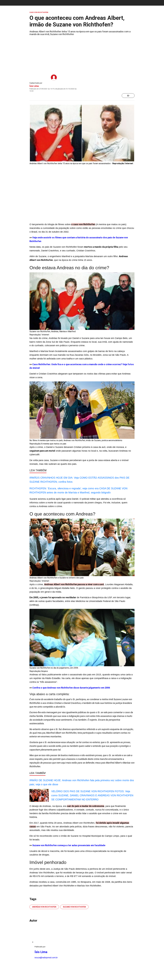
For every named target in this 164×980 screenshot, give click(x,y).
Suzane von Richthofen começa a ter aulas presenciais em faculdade (68, 845)
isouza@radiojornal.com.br (46, 957)
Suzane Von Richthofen (74, 907)
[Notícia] (128, 95)
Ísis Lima (34, 86)
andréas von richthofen (44, 907)
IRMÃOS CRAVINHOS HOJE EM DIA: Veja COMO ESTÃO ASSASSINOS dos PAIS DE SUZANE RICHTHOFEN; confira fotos (79, 479)
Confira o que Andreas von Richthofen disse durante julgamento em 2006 (71, 687)
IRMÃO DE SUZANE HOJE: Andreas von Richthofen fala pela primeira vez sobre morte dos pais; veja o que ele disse (81, 782)
